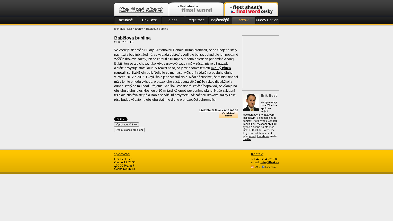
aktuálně (126, 20)
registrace (197, 20)
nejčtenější (220, 20)
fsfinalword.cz (123, 28)
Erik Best (149, 20)
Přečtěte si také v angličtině (218, 110)
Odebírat (228, 114)
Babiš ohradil (141, 72)
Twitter (247, 139)
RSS (257, 167)
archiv (243, 20)
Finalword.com (196, 9)
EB (131, 42)
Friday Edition (267, 20)
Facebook (263, 136)
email (252, 136)
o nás (172, 20)
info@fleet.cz (270, 162)
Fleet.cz (141, 9)
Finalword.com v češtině (251, 9)
